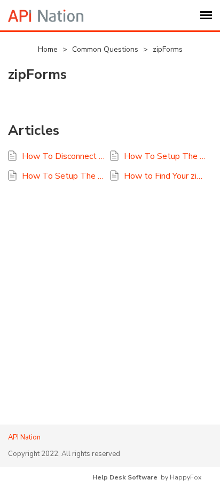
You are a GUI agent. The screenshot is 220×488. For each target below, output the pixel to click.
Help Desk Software (125, 477)
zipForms (168, 49)
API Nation (24, 437)
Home (49, 49)
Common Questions (106, 49)
